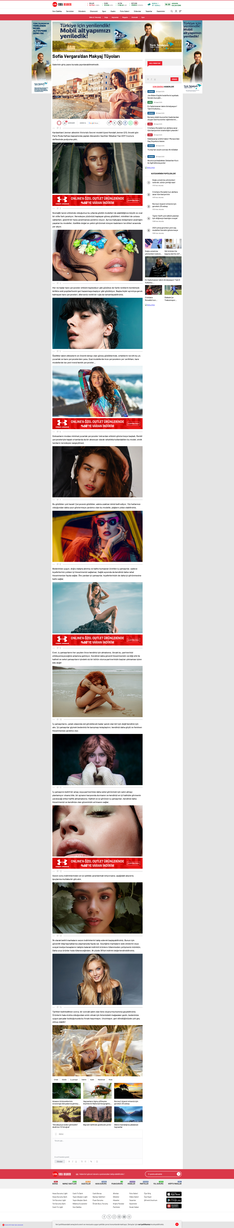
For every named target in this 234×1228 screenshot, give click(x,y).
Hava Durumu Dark (59, 1197)
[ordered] (82, 1161)
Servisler (70, 11)
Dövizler (116, 1197)
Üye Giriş (147, 1193)
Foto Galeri (124, 11)
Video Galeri (134, 1197)
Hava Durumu (101, 1183)
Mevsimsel (101, 1080)
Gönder (60, 1161)
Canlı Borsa (97, 1193)
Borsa (55, 1183)
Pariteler (144, 1183)
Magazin (125, 17)
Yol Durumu (158, 1183)
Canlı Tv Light (57, 1207)
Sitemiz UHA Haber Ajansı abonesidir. (14, 1225)
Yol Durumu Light (59, 1200)
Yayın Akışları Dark (80, 1200)
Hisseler (131, 1183)
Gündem (82, 11)
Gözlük (64, 1080)
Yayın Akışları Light (80, 1197)
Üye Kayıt (147, 1197)
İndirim (84, 1080)
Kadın (113, 11)
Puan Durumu (117, 1183)
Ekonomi (94, 11)
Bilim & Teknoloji (95, 17)
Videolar (137, 11)
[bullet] (85, 1161)
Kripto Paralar (175, 1183)
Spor (104, 11)
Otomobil (135, 17)
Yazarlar (149, 11)
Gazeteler (161, 11)
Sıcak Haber (134, 1207)
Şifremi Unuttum (150, 1200)
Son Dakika (57, 11)
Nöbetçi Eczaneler (80, 1204)
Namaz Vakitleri (70, 1183)
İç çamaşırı (74, 1080)
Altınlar (116, 1193)
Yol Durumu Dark (59, 1204)
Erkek (56, 1080)
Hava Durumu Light (60, 1193)
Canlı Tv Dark (78, 1193)
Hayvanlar (115, 17)
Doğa (106, 17)
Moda (110, 1080)
